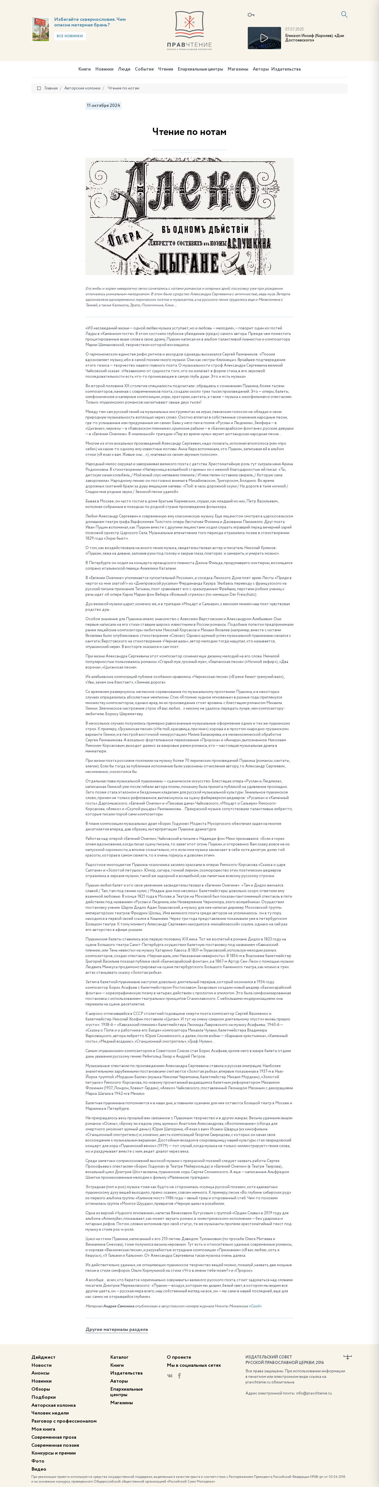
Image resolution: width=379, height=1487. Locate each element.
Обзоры (40, 1389)
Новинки (104, 69)
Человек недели (50, 1413)
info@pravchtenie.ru (314, 1393)
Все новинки (70, 36)
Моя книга (43, 1429)
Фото (37, 1461)
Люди (124, 69)
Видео (38, 1469)
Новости (41, 1365)
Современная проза (53, 1437)
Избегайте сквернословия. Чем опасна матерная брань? (90, 22)
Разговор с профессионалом (64, 1421)
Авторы (261, 69)
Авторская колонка (53, 1405)
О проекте (179, 1357)
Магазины (238, 69)
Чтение (165, 69)
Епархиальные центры (200, 69)
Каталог (119, 1357)
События (144, 69)
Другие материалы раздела (116, 1329)
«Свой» (255, 1306)
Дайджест (43, 1357)
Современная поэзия (55, 1445)
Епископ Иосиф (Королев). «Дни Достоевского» (314, 38)
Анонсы (40, 1373)
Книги (84, 69)
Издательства (286, 69)
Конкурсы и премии (53, 1453)
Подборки (43, 1397)
